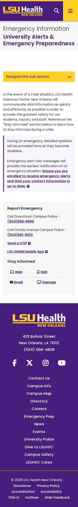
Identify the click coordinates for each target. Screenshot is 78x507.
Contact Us (39, 378)
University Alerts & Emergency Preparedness (39, 40)
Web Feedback (57, 497)
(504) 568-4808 (39, 349)
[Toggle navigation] (69, 76)
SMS (43, 272)
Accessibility (51, 491)
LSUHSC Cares (39, 462)
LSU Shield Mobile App (25, 251)
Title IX (13, 497)
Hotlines (32, 497)
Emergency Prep (39, 416)
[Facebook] (14, 363)
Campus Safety (39, 454)
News (39, 424)
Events (39, 431)
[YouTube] (62, 363)
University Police (39, 439)
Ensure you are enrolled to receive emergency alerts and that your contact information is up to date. (38, 179)
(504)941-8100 (20, 234)
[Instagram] (45, 363)
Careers (39, 408)
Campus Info (39, 386)
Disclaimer (22, 485)
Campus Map (39, 393)
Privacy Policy (48, 485)
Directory (39, 401)
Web (18, 272)
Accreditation (23, 491)
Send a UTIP (17, 243)
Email (18, 282)
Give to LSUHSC (39, 447)
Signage (49, 282)
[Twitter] (29, 363)
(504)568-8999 (20, 221)
